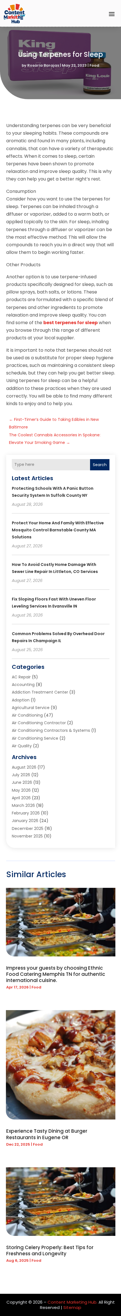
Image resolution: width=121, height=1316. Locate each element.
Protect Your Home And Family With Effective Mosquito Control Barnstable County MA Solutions (58, 530)
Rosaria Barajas (43, 65)
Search (100, 465)
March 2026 (23, 805)
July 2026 (21, 775)
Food (94, 65)
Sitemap (72, 1307)
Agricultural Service (31, 707)
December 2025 (27, 828)
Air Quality (22, 746)
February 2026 (26, 813)
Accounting (23, 684)
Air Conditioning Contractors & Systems (51, 730)
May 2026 (21, 790)
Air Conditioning (27, 715)
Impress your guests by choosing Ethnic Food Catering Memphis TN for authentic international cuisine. (55, 974)
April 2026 (21, 798)
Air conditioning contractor (39, 723)
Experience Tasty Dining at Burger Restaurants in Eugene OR (46, 1134)
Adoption (21, 700)
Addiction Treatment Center (40, 692)
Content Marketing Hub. (72, 1302)
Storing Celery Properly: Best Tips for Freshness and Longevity (49, 1250)
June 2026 (22, 782)
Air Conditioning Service (35, 738)
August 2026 (24, 767)
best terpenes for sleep (70, 322)
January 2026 (25, 820)
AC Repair (21, 677)
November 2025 (27, 836)
